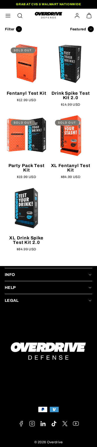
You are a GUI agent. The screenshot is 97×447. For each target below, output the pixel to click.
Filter (9, 29)
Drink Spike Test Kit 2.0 (70, 95)
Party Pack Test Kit (26, 168)
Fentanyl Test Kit (26, 93)
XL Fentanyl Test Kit (70, 168)
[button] (8, 16)
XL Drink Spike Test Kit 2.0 (26, 240)
